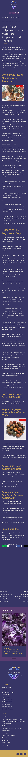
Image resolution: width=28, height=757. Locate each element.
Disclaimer (5, 733)
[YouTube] (25, 754)
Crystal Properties (7, 702)
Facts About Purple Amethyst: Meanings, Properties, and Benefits (13, 651)
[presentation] (14, 629)
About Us (4, 716)
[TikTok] (12, 13)
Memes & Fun (6, 742)
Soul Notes (5, 745)
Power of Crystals (7, 706)
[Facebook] (10, 13)
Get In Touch (6, 726)
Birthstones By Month (8, 692)
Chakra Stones (6, 694)
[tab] (12, 658)
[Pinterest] (18, 13)
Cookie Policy (6, 738)
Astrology (5, 690)
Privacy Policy (6, 730)
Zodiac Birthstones (8, 21)
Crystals (5, 17)
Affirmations (5, 740)
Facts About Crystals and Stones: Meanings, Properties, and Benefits (6, 596)
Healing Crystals (6, 704)
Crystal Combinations (8, 699)
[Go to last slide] (4, 635)
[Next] (24, 635)
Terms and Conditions (8, 735)
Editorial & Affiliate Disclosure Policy (12, 728)
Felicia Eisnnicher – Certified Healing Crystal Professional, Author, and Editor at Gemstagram (13, 721)
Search (18, 21)
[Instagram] (15, 13)
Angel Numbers (16, 17)
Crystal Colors (6, 697)
